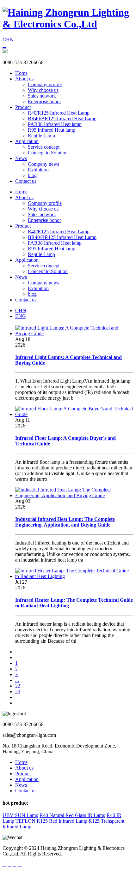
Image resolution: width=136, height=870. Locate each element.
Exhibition (38, 169)
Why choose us (43, 90)
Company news (43, 164)
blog (32, 175)
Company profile (45, 84)
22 (17, 685)
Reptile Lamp (41, 135)
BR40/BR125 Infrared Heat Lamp (62, 118)
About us (24, 78)
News (21, 158)
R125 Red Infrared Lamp (62, 821)
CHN (8, 39)
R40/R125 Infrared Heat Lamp (59, 113)
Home (21, 73)
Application (27, 141)
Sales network (42, 95)
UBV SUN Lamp (20, 815)
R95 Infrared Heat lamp (51, 130)
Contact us (25, 181)
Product (23, 107)
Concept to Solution (48, 152)
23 (17, 691)
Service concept (43, 147)
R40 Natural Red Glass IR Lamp (72, 815)
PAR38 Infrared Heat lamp (55, 124)
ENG (20, 316)
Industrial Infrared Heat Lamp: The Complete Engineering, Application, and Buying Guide (65, 521)
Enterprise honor (44, 101)
